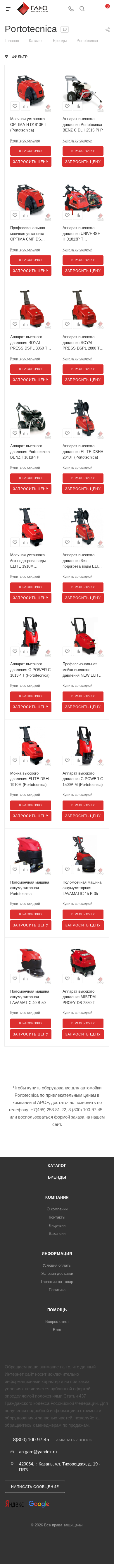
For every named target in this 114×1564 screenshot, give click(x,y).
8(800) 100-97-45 (31, 1439)
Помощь (57, 1310)
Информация (57, 1253)
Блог (57, 1330)
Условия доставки (57, 1273)
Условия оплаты (57, 1265)
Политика (57, 1290)
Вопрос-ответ (57, 1321)
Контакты (57, 1217)
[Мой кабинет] (93, 9)
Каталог (57, 1165)
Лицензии (57, 1225)
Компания (57, 1197)
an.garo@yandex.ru (38, 1451)
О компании (57, 1209)
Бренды (57, 1177)
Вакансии (57, 1233)
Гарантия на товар (57, 1281)
